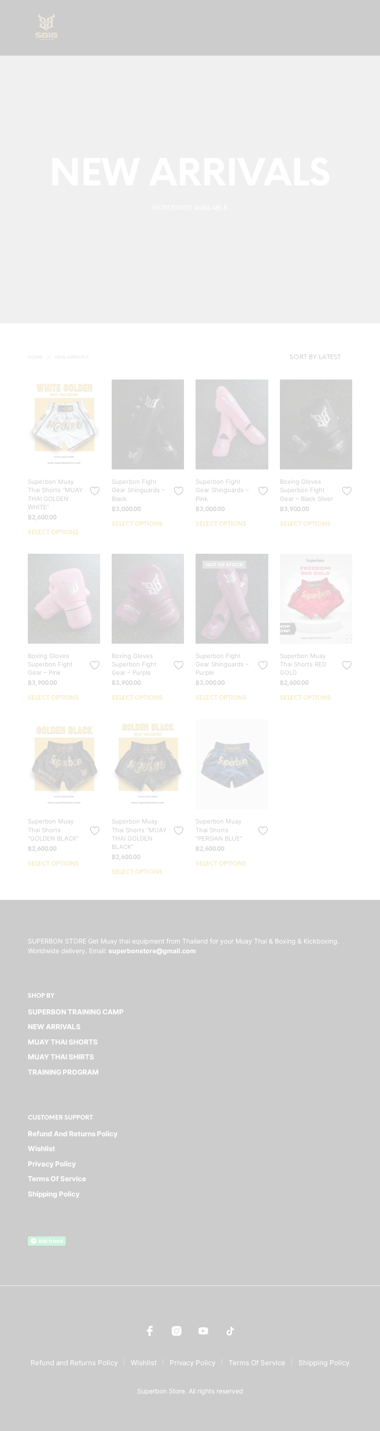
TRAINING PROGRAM (63, 1072)
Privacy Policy (52, 1163)
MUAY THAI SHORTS (63, 1042)
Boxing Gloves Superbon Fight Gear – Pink (50, 664)
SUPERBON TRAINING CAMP (76, 1011)
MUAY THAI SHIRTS (61, 1056)
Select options (53, 533)
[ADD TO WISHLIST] (96, 487)
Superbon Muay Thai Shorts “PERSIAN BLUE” (219, 829)
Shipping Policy (54, 1194)
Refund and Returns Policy (73, 1133)
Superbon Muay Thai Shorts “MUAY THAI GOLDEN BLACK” (139, 833)
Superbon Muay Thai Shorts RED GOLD (303, 664)
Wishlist (41, 1148)
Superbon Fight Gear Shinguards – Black (138, 490)
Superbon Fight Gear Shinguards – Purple (222, 664)
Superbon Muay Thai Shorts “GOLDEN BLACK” (53, 829)
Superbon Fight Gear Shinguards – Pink (222, 490)
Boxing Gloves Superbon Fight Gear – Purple (134, 664)
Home (35, 357)
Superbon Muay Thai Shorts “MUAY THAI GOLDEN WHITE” (55, 494)
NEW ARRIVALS (54, 1026)
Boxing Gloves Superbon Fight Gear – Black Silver (306, 490)
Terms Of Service (57, 1178)
